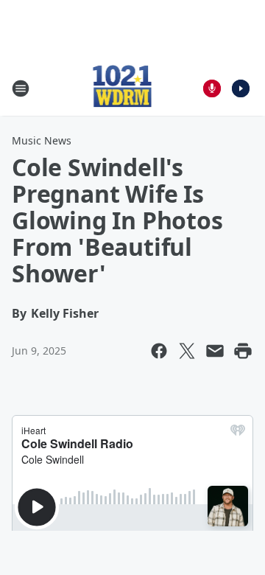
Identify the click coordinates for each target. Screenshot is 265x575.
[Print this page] (243, 351)
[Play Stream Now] (241, 88)
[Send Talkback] (212, 88)
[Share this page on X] (187, 351)
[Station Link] (123, 88)
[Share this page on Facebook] (159, 351)
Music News (41, 140)
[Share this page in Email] (215, 351)
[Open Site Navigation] (20, 88)
